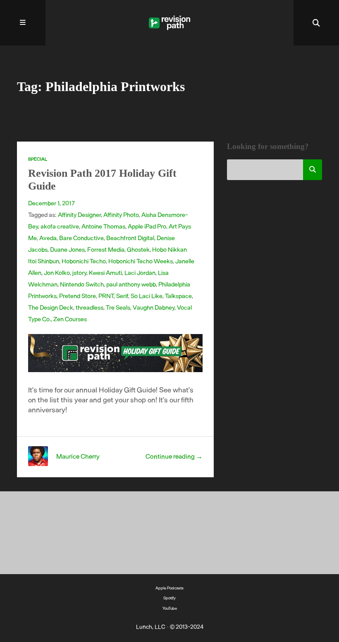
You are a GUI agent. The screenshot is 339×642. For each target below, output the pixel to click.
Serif (122, 295)
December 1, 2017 (51, 203)
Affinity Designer (79, 214)
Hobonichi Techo (84, 260)
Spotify (169, 597)
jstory (79, 272)
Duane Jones (67, 249)
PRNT (106, 295)
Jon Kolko (57, 272)
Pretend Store (77, 295)
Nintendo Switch (82, 284)
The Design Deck (50, 307)
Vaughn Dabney (153, 307)
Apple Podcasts (169, 587)
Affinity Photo (121, 214)
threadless (89, 307)
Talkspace (178, 295)
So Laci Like (146, 295)
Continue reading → (174, 456)
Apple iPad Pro (147, 226)
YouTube (169, 608)
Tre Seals (118, 307)
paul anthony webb (131, 284)
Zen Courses (70, 318)
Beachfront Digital (130, 237)
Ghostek (138, 249)
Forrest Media (105, 249)
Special (37, 158)
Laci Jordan (139, 272)
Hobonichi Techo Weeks (140, 260)
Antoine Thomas (103, 226)
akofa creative (60, 226)
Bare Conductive (81, 237)
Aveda (48, 237)
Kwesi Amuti (105, 272)
